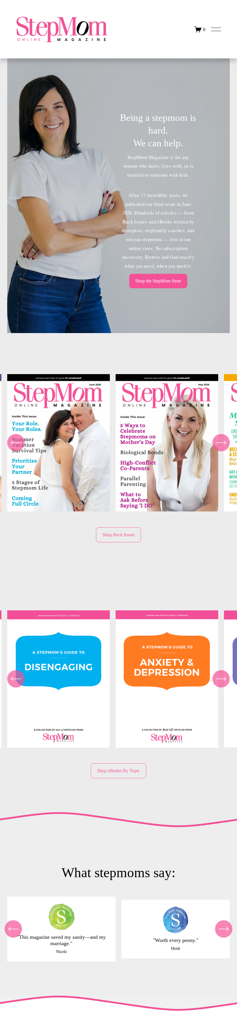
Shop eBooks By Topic (118, 770)
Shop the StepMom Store (158, 280)
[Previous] (16, 442)
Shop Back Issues (118, 534)
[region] (118, 445)
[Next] (221, 442)
